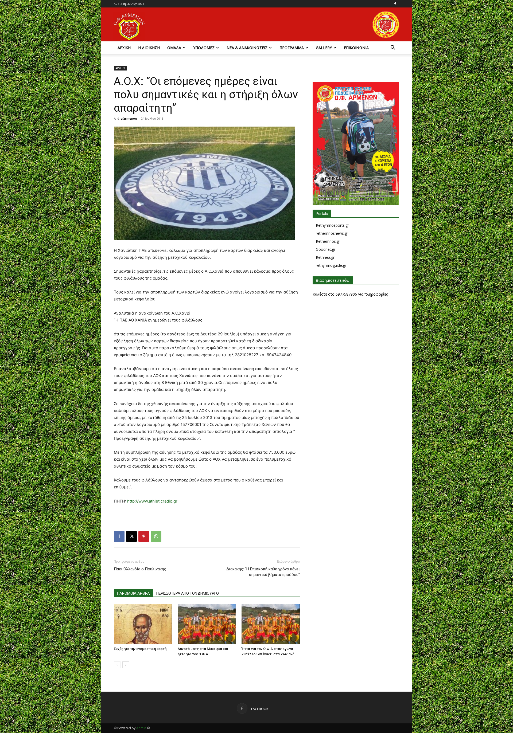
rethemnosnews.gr (332, 233)
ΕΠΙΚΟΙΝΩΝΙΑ (356, 47)
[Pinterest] (143, 536)
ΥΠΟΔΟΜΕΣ (204, 47)
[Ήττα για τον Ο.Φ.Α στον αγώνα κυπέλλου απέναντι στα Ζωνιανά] (271, 624)
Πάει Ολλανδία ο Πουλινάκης (140, 569)
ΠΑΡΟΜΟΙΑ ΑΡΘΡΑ (133, 593)
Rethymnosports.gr (332, 225)
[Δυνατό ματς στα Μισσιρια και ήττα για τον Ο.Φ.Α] (207, 624)
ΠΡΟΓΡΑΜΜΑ (291, 47)
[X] (131, 536)
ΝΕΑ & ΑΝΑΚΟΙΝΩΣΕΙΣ (247, 47)
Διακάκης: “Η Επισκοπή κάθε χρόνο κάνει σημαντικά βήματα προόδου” (263, 572)
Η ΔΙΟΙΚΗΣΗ (149, 47)
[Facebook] (395, 3)
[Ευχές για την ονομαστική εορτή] (143, 624)
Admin (141, 728)
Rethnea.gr (325, 257)
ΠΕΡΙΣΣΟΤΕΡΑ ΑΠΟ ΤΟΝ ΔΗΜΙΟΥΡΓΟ (187, 593)
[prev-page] (117, 664)
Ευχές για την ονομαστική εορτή (140, 649)
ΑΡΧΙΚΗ (124, 47)
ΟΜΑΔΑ (174, 47)
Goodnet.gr (325, 249)
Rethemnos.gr (328, 241)
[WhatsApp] (156, 536)
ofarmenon (129, 118)
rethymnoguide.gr (331, 265)
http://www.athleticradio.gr (152, 501)
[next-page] (125, 664)
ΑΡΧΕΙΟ (120, 68)
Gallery (324, 47)
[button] (392, 48)
